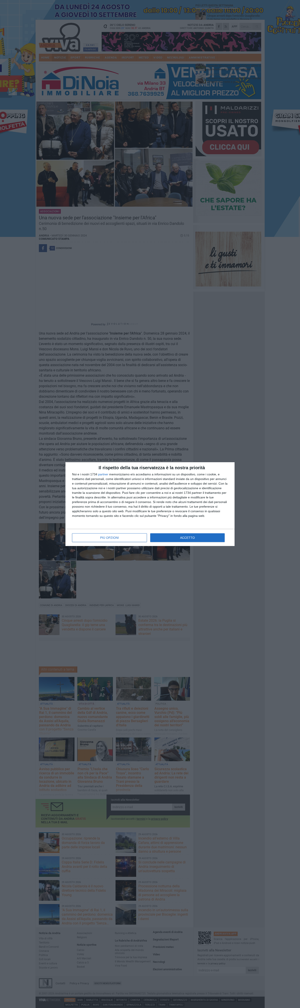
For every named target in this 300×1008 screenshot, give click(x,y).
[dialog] (150, 504)
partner (103, 474)
